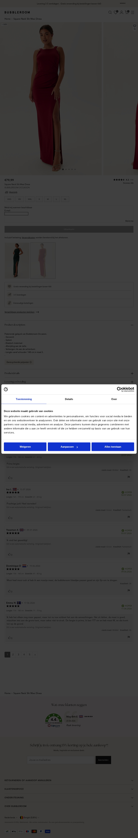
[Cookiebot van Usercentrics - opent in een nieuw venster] (119, 389)
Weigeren (25, 446)
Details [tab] (69, 399)
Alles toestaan (113, 446)
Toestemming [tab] (24, 399)
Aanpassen (67, 446)
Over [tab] (114, 399)
